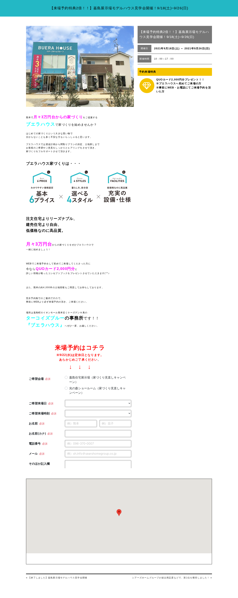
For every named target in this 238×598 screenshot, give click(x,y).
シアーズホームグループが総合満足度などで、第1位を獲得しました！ (171, 577)
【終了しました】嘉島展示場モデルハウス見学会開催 (57, 577)
